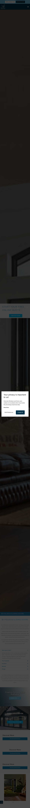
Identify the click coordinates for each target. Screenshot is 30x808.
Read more (6, 407)
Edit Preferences (9, 412)
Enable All (20, 412)
